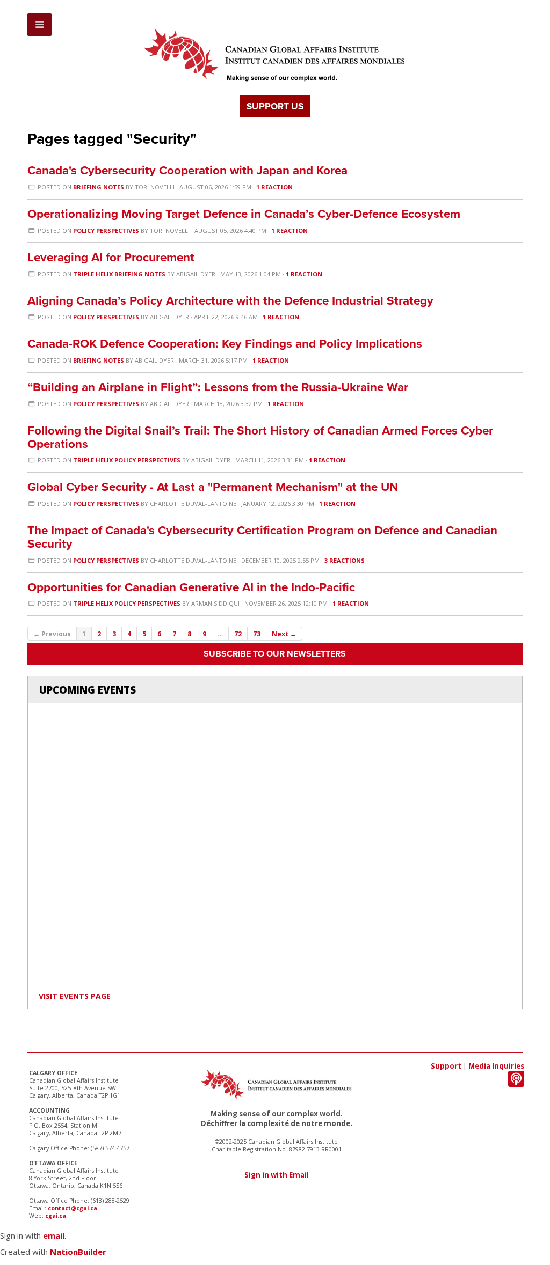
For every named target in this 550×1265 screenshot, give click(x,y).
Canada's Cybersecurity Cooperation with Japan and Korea (187, 170)
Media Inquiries (496, 1066)
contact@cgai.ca (72, 1208)
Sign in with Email (276, 1175)
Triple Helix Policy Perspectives (126, 460)
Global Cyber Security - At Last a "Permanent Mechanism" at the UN (212, 487)
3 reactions (344, 560)
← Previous (52, 633)
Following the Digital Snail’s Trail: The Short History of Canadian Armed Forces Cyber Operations (260, 437)
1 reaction (274, 187)
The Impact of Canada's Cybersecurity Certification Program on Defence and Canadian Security (262, 537)
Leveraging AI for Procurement (110, 257)
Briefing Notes (98, 187)
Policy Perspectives (106, 230)
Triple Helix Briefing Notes (119, 274)
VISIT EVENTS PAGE (75, 996)
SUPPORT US (275, 106)
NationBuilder (78, 1251)
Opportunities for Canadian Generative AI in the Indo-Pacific (191, 587)
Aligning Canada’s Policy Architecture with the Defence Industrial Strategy (230, 300)
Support (446, 1066)
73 (256, 633)
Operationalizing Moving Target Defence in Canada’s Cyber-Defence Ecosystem (243, 214)
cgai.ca (55, 1215)
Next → (284, 633)
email (53, 1235)
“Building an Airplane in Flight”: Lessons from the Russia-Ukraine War (217, 387)
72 (238, 633)
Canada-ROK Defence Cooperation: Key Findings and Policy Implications (224, 343)
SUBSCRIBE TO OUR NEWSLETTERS (275, 654)
